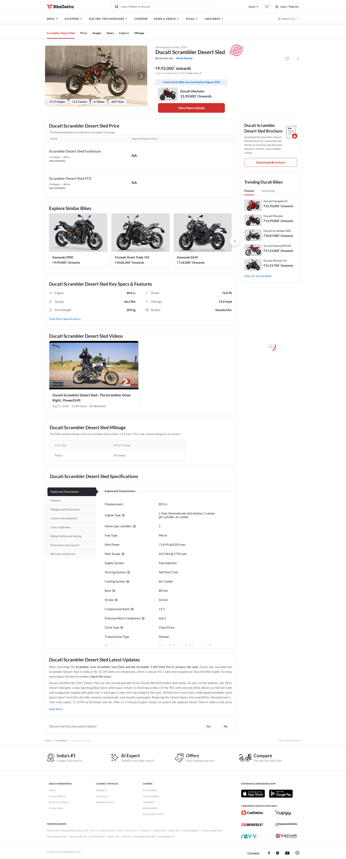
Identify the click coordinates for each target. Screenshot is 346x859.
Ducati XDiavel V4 (275, 260)
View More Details (191, 108)
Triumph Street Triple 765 (132, 257)
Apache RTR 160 (78, 836)
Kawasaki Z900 (62, 257)
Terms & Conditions (59, 802)
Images (97, 33)
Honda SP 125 (107, 830)
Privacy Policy (56, 808)
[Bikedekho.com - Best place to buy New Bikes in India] (60, 6)
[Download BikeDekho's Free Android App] (281, 793)
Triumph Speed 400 (211, 830)
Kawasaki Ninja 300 (145, 836)
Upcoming (268, 190)
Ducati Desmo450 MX (277, 245)
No (225, 726)
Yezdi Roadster (190, 830)
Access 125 (131, 830)
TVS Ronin (145, 830)
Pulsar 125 (173, 830)
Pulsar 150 (113, 836)
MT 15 (94, 830)
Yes (208, 726)
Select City (288, 18)
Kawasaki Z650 (187, 257)
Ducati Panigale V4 (275, 201)
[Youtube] (287, 853)
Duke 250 (127, 836)
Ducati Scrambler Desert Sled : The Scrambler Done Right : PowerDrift (91, 397)
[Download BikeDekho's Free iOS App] (253, 793)
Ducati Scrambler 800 (277, 230)
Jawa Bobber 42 (166, 836)
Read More (56, 709)
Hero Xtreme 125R (57, 836)
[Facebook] (269, 853)
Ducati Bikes (264, 276)
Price (83, 33)
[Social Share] (298, 58)
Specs (110, 33)
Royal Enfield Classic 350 (75, 830)
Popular (249, 190)
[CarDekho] (252, 813)
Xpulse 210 (159, 830)
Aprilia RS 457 (97, 836)
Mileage (139, 33)
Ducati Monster (273, 216)
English (251, 6)
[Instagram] (297, 853)
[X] (277, 853)
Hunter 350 (53, 830)
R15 (120, 830)
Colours (124, 33)
